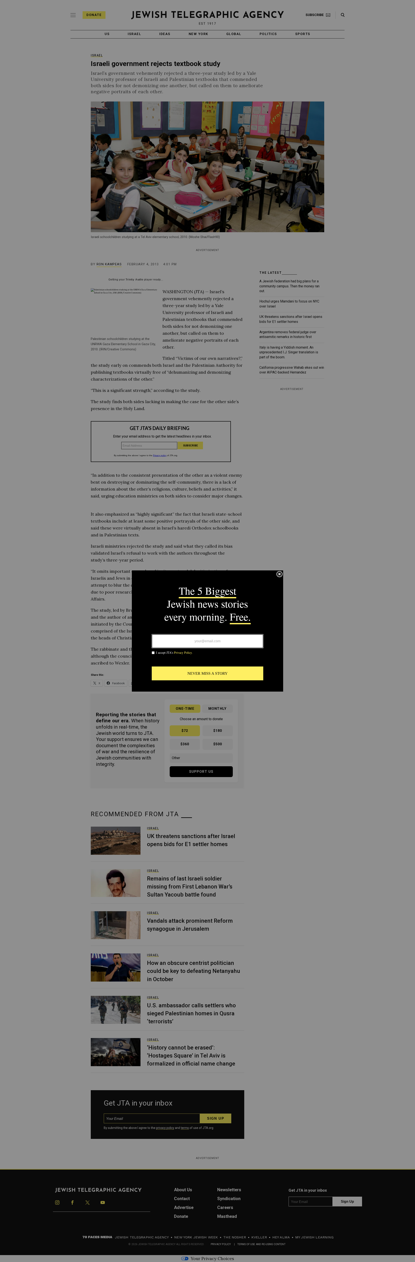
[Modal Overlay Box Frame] (207, 631)
